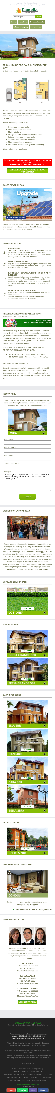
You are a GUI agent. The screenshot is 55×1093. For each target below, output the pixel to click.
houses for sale (37, 22)
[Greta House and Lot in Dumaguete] (27, 657)
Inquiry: (7, 472)
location (23, 22)
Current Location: (11, 463)
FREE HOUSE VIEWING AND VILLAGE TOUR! (22, 314)
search (34, 1080)
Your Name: (8, 439)
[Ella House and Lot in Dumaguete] (27, 727)
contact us (36, 27)
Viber (33, 1090)
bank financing (36, 1077)
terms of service (24, 1080)
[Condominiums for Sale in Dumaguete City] (27, 897)
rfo (41, 1074)
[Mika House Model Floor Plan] (27, 90)
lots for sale (48, 1074)
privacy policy (13, 1080)
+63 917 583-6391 (15, 357)
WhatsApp (22, 1090)
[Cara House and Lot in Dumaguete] (27, 784)
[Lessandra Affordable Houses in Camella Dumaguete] (27, 854)
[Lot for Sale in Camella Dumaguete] (27, 614)
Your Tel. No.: (9, 447)
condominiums (12, 1077)
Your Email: (8, 455)
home (13, 22)
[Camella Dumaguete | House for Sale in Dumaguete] (27, 10)
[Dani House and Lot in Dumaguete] (27, 756)
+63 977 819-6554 (15, 354)
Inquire (11, 1090)
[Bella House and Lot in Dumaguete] (27, 812)
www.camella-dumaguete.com (28, 1084)
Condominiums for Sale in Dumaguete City (33, 909)
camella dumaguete (12, 1074)
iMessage (43, 1090)
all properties (42, 1080)
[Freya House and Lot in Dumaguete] (27, 685)
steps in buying (21, 27)
